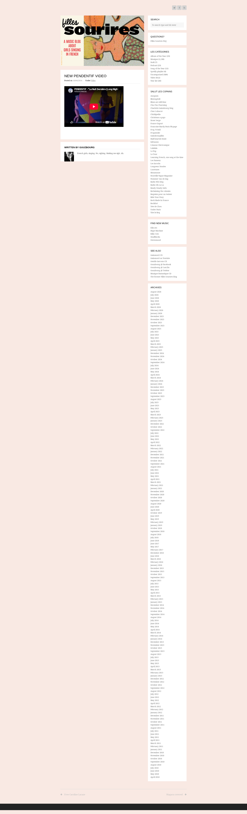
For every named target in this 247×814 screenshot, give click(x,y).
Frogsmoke (155, 133)
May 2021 (155, 476)
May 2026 (155, 301)
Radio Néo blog (157, 182)
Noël (152, 62)
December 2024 (157, 353)
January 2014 (156, 639)
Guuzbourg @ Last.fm (160, 267)
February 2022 (157, 448)
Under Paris (156, 209)
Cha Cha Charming (159, 105)
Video (93, 80)
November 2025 (157, 319)
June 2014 (155, 623)
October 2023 (156, 393)
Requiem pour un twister (161, 194)
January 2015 (156, 602)
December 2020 (157, 491)
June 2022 (155, 436)
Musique (154, 59)
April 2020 (155, 510)
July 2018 (154, 537)
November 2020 (157, 494)
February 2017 (157, 550)
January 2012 (156, 712)
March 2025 (156, 344)
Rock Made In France (160, 200)
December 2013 (157, 642)
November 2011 (157, 718)
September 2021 (157, 464)
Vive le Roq (155, 212)
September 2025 (157, 325)
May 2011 (155, 737)
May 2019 (155, 519)
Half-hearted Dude (158, 139)
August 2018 (156, 534)
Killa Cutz (155, 234)
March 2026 (156, 307)
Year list (154, 81)
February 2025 (157, 347)
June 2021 (155, 473)
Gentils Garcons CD (159, 261)
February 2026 (157, 310)
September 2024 (157, 362)
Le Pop (153, 151)
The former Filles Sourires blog (164, 276)
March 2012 (156, 706)
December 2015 (157, 568)
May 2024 (155, 371)
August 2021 (156, 467)
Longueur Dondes (158, 166)
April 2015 (155, 592)
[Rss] (184, 8)
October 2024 (156, 359)
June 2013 (155, 660)
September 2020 (157, 500)
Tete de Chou (156, 206)
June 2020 (155, 507)
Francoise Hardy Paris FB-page (164, 126)
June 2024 (155, 368)
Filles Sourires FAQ (158, 41)
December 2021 (157, 454)
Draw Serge (156, 120)
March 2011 (156, 743)
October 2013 (156, 648)
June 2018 (155, 540)
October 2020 (156, 497)
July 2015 (154, 583)
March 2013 (156, 669)
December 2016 (157, 553)
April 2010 (155, 777)
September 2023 (157, 396)
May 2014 (155, 626)
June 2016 (155, 556)
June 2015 (155, 586)
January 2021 (156, 488)
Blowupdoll (155, 99)
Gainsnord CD (156, 255)
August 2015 (156, 580)
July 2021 (154, 470)
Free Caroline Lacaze (74, 794)
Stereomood (156, 240)
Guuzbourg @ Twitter (160, 270)
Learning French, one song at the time (167, 157)
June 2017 (155, 543)
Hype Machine (157, 230)
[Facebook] (179, 8)
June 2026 (155, 298)
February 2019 (157, 522)
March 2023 (156, 414)
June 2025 (155, 334)
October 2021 (156, 460)
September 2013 (157, 651)
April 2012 (155, 703)
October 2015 (156, 574)
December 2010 (157, 752)
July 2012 (154, 694)
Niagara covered (174, 794)
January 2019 (156, 525)
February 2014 (157, 635)
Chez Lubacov (157, 111)
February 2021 (157, 485)
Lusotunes (155, 169)
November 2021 (157, 457)
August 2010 (156, 765)
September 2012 (157, 688)
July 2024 (154, 365)
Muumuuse (155, 172)
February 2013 (157, 672)
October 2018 (156, 528)
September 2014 (157, 614)
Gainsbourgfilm (157, 135)
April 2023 (155, 411)
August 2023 (156, 399)
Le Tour (154, 154)
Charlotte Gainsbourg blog (162, 108)
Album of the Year (158, 56)
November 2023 (157, 390)
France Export (157, 123)
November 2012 (157, 682)
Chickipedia (156, 114)
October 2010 (156, 758)
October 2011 (156, 722)
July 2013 (154, 657)
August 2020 (156, 503)
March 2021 (156, 482)
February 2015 (157, 599)
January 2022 (156, 451)
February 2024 (157, 381)
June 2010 (155, 771)
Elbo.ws (154, 228)
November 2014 (157, 608)
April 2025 (155, 341)
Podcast (154, 65)
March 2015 (156, 596)
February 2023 (157, 417)
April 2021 (155, 479)
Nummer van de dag (159, 179)
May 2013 (155, 663)
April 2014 (155, 629)
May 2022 (155, 439)
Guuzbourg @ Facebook (161, 264)
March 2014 (156, 632)
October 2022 (156, 427)
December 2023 (157, 387)
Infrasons (155, 142)
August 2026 (156, 292)
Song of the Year (158, 68)
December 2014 (157, 605)
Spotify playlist (157, 71)
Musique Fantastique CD (161, 273)
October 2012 (156, 685)
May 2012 (155, 700)
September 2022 (157, 430)
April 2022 (155, 442)
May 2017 (155, 546)
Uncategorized (157, 74)
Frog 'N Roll (156, 129)
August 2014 (156, 617)
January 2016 (156, 565)
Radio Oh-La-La (157, 185)
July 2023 (154, 402)
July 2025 (154, 331)
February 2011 (157, 746)
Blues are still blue (158, 102)
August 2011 (156, 728)
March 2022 (156, 445)
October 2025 (156, 322)
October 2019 (156, 513)
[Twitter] (174, 8)
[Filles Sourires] (102, 40)
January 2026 (156, 313)
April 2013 (155, 666)
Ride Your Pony (157, 197)
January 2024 (156, 384)
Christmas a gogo (158, 117)
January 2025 (156, 350)
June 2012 (155, 697)
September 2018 (157, 531)
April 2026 (155, 304)
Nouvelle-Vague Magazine (161, 175)
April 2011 (155, 740)
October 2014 (156, 611)
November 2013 (157, 645)
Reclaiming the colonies (160, 191)
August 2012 (156, 691)
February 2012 (157, 709)
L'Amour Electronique (160, 145)
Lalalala (154, 148)
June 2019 (155, 516)
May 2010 (155, 774)
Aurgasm (154, 96)
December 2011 (157, 715)
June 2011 (155, 734)
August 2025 (156, 328)
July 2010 (154, 768)
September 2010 (157, 761)
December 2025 (157, 316)
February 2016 (157, 562)
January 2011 (156, 749)
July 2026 (154, 295)
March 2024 (156, 377)
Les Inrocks (155, 163)
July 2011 (154, 731)
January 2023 (156, 420)
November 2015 (157, 571)
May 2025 (155, 338)
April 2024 (155, 375)
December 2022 (157, 424)
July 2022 (154, 433)
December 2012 (157, 678)
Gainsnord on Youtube (160, 258)
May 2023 (155, 408)
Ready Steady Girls (159, 188)
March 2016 (156, 559)
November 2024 (157, 356)
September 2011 (157, 725)
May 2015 (155, 589)
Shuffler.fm (155, 237)
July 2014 (154, 620)
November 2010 (157, 755)
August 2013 (156, 654)
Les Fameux (156, 160)
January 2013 (156, 675)
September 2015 (157, 577)
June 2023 (155, 405)
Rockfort (154, 203)
